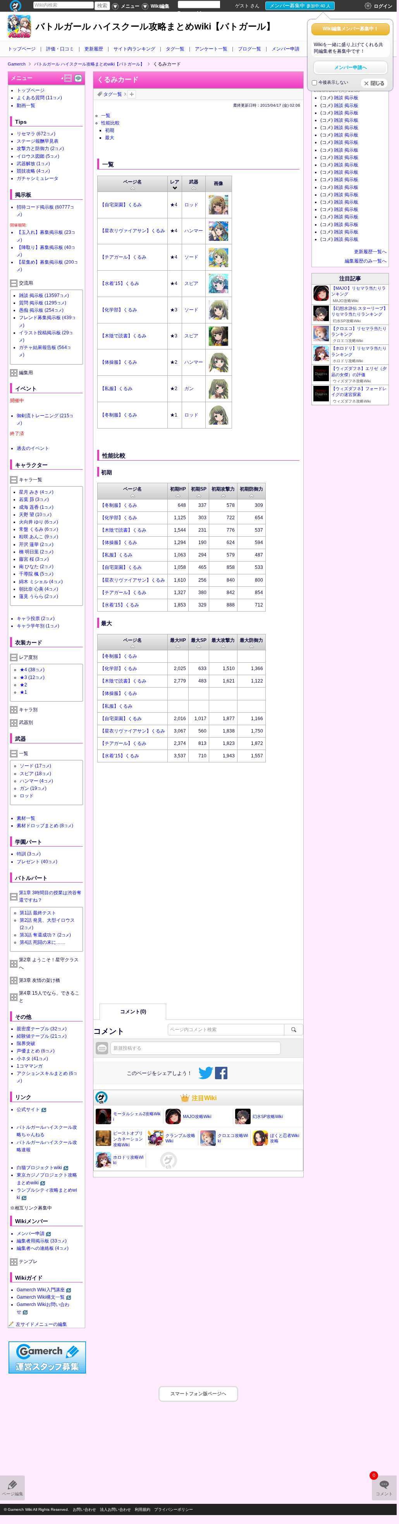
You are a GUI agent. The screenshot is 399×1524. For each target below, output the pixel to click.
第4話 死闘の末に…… (42, 942)
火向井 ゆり (38, 522)
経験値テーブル (42, 1036)
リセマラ (36, 134)
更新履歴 (93, 49)
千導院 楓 (36, 574)
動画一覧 (26, 105)
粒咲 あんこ (38, 536)
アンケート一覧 (211, 49)
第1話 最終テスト (38, 913)
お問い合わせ (84, 1509)
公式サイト (28, 1109)
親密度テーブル (42, 1029)
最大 (109, 137)
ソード (191, 257)
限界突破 (26, 1043)
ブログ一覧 (249, 49)
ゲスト (242, 5)
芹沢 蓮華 (36, 544)
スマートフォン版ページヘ (198, 1393)
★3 (32, 677)
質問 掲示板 (42, 303)
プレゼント (37, 861)
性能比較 (110, 123)
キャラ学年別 (38, 626)
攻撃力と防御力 (40, 148)
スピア (191, 283)
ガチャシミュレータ (37, 178)
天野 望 (35, 514)
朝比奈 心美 (38, 589)
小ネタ (32, 1058)
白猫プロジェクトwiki (39, 1167)
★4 (32, 669)
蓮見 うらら (38, 596)
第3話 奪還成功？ (45, 935)
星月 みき (36, 492)
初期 (109, 130)
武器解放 (33, 163)
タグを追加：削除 (131, 94)
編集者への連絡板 (43, 1248)
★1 (23, 692)
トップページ (22, 49)
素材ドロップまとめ (45, 825)
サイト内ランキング (134, 49)
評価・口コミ (60, 49)
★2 (23, 685)
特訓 (29, 854)
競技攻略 (33, 171)
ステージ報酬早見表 (37, 141)
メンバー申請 (285, 49)
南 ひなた (36, 566)
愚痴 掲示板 (41, 310)
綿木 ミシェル (41, 581)
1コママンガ (30, 1066)
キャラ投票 (36, 618)
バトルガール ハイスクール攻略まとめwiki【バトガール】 (155, 26)
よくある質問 (39, 97)
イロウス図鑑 (38, 156)
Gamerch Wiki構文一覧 (41, 1297)
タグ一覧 (175, 49)
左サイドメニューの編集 (41, 1324)
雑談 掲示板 (44, 295)
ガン (189, 388)
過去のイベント (33, 448)
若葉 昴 (34, 499)
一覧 (105, 115)
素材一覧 (26, 818)
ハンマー (193, 230)
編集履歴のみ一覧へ (366, 261)
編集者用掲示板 (42, 1241)
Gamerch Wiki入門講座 (41, 1289)
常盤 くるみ (38, 529)
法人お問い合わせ (115, 1509)
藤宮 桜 (34, 559)
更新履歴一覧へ (370, 251)
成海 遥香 (36, 507)
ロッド (191, 204)
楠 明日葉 (36, 552)
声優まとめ (36, 1051)
